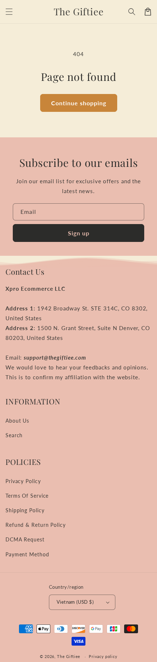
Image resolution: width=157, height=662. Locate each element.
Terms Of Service (27, 496)
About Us (17, 421)
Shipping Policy (25, 510)
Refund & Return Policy (35, 525)
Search (14, 435)
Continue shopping (78, 102)
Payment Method (27, 554)
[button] (9, 12)
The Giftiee (68, 656)
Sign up (78, 233)
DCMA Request (25, 539)
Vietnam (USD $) (75, 602)
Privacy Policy (23, 481)
